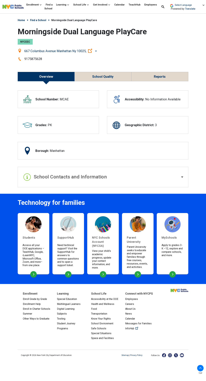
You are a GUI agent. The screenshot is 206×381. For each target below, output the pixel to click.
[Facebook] (164, 355)
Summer (27, 313)
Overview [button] (46, 77)
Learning (61, 4)
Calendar (119, 4)
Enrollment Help (32, 304)
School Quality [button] (102, 77)
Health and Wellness (102, 304)
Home (21, 20)
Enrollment (32, 4)
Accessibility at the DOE (104, 299)
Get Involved (100, 4)
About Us (130, 308)
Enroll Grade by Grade (35, 299)
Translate (190, 8)
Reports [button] (160, 77)
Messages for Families (138, 323)
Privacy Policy (136, 355)
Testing (61, 318)
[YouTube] (182, 355)
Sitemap (125, 355)
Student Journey (66, 323)
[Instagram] (170, 355)
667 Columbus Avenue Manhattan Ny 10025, (60, 51)
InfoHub (139, 328)
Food (94, 308)
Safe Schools (98, 328)
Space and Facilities (102, 338)
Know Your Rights (101, 318)
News (128, 313)
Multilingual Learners (68, 304)
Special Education (67, 299)
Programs (62, 328)
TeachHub (134, 4)
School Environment (102, 323)
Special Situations (101, 333)
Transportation (99, 313)
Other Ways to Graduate (36, 318)
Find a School (48, 6)
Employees (150, 4)
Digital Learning (66, 308)
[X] (176, 355)
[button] (103, 177)
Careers (129, 304)
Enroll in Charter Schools (36, 308)
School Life (80, 4)
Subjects (62, 313)
